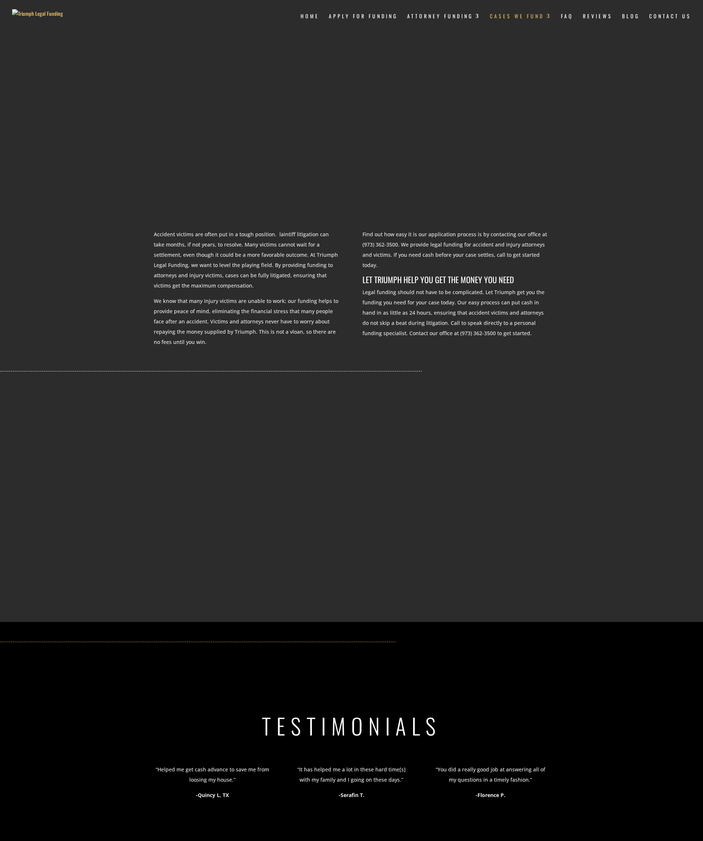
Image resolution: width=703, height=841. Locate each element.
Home (310, 17)
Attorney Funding (440, 17)
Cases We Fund (517, 17)
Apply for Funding (363, 17)
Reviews (598, 17)
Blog (631, 17)
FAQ (567, 17)
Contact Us (670, 17)
